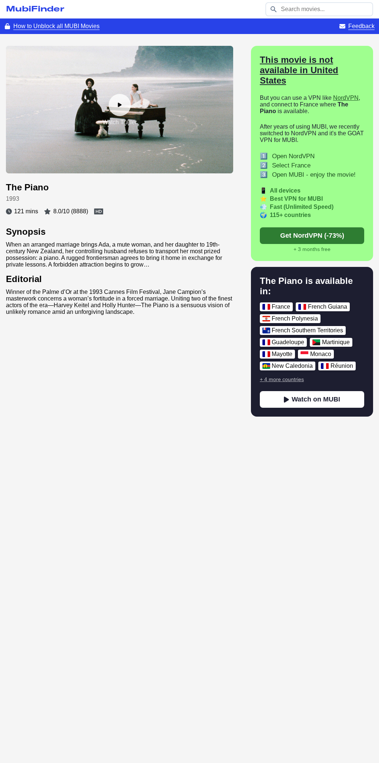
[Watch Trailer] (119, 105)
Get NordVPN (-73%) (312, 235)
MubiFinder (35, 9)
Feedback (361, 26)
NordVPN (346, 98)
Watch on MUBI (316, 399)
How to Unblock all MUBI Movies (56, 26)
